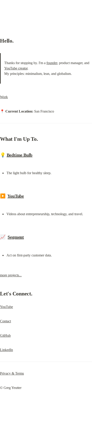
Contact (5, 321)
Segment (16, 236)
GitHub (5, 335)
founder (51, 63)
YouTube (15, 195)
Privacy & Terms (12, 373)
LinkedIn (6, 350)
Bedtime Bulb (20, 154)
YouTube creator (15, 68)
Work (4, 97)
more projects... (11, 275)
